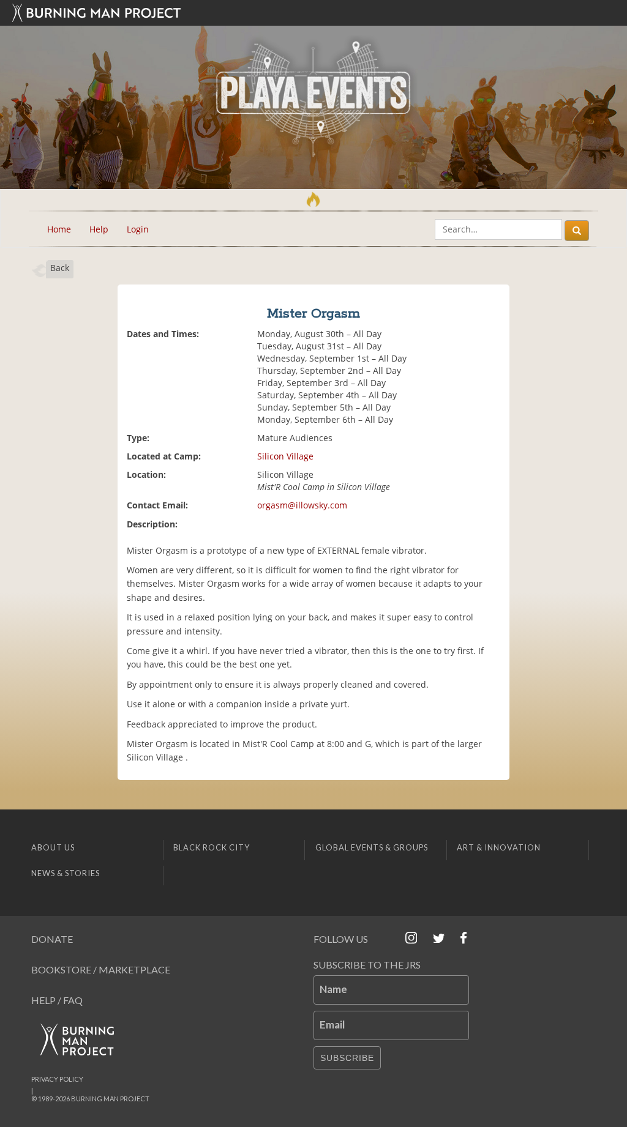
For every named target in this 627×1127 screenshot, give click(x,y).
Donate (52, 939)
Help (98, 229)
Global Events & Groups (371, 847)
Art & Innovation (499, 847)
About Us (53, 847)
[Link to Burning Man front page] (313, 13)
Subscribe (347, 1058)
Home (59, 229)
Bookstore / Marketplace (100, 969)
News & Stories (65, 873)
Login (138, 229)
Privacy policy (57, 1079)
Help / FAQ (57, 1000)
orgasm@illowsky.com (302, 505)
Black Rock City (211, 847)
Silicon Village (285, 456)
